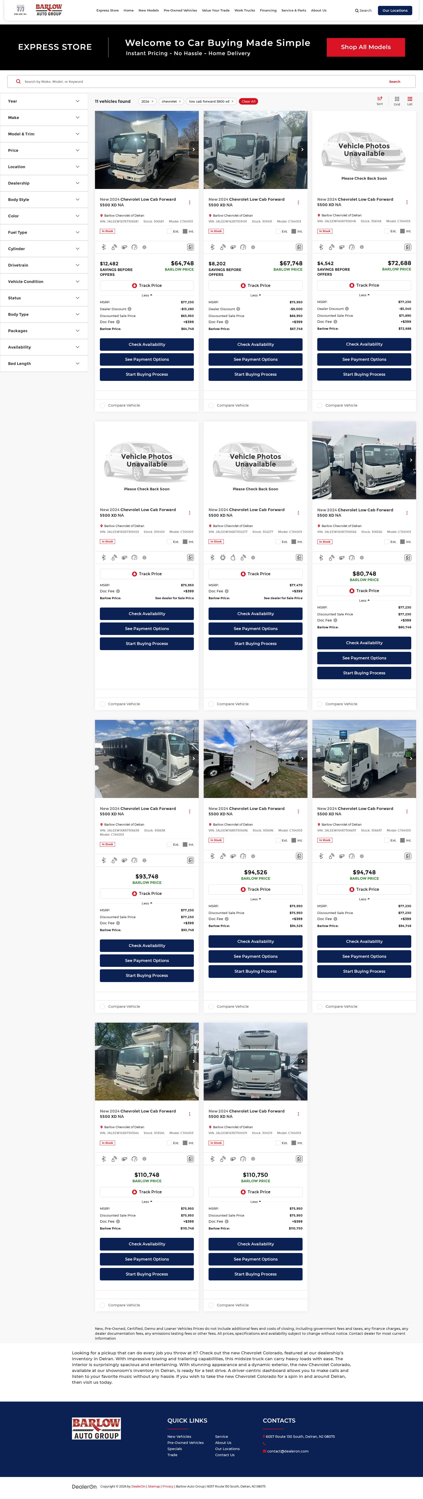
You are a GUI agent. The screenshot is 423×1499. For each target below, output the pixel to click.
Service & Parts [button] (294, 10)
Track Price (150, 285)
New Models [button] (149, 10)
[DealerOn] (84, 1486)
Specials (174, 1449)
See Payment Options (147, 359)
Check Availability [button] (147, 344)
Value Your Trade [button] (216, 10)
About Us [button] (319, 10)
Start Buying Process (147, 374)
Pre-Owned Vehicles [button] (180, 10)
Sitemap (154, 1486)
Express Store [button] (107, 10)
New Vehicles (179, 1436)
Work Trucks (245, 10)
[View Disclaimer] (145, 247)
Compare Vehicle (124, 405)
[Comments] (190, 247)
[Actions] (189, 202)
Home (129, 10)
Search (394, 81)
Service (221, 1436)
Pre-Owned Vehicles (185, 1442)
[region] (147, 318)
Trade (172, 1455)
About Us (223, 1442)
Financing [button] (268, 10)
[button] (194, 149)
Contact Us (225, 1455)
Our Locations (395, 10)
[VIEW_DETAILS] (364, 150)
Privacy (168, 1486)
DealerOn (138, 1486)
